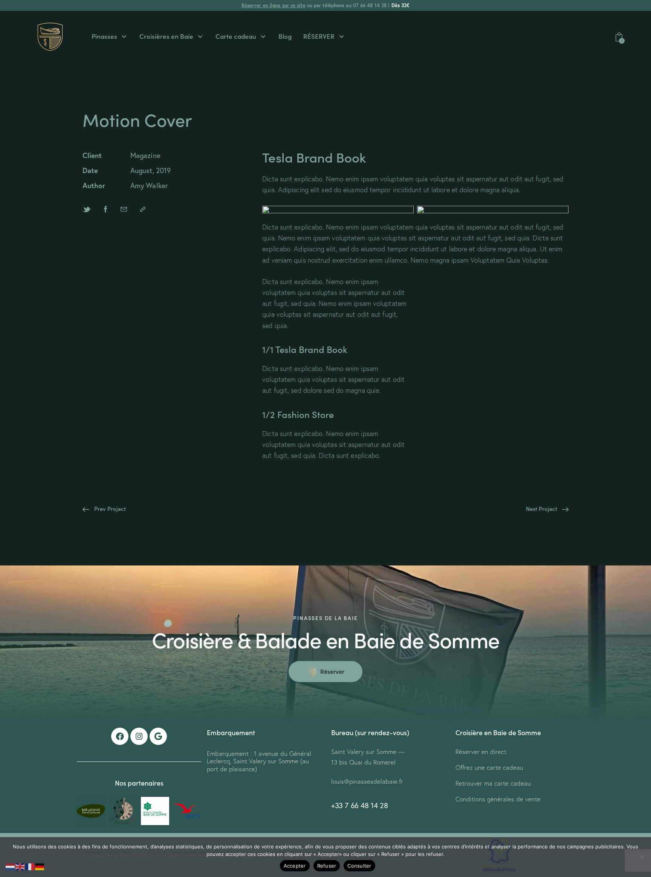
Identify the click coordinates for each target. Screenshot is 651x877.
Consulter (359, 866)
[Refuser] (641, 857)
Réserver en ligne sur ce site (273, 5)
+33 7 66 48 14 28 (359, 805)
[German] (40, 866)
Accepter (295, 866)
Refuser (326, 866)
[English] (20, 866)
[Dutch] (10, 866)
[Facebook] (119, 736)
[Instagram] (139, 736)
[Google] (158, 736)
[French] (30, 866)
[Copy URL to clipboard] (142, 209)
